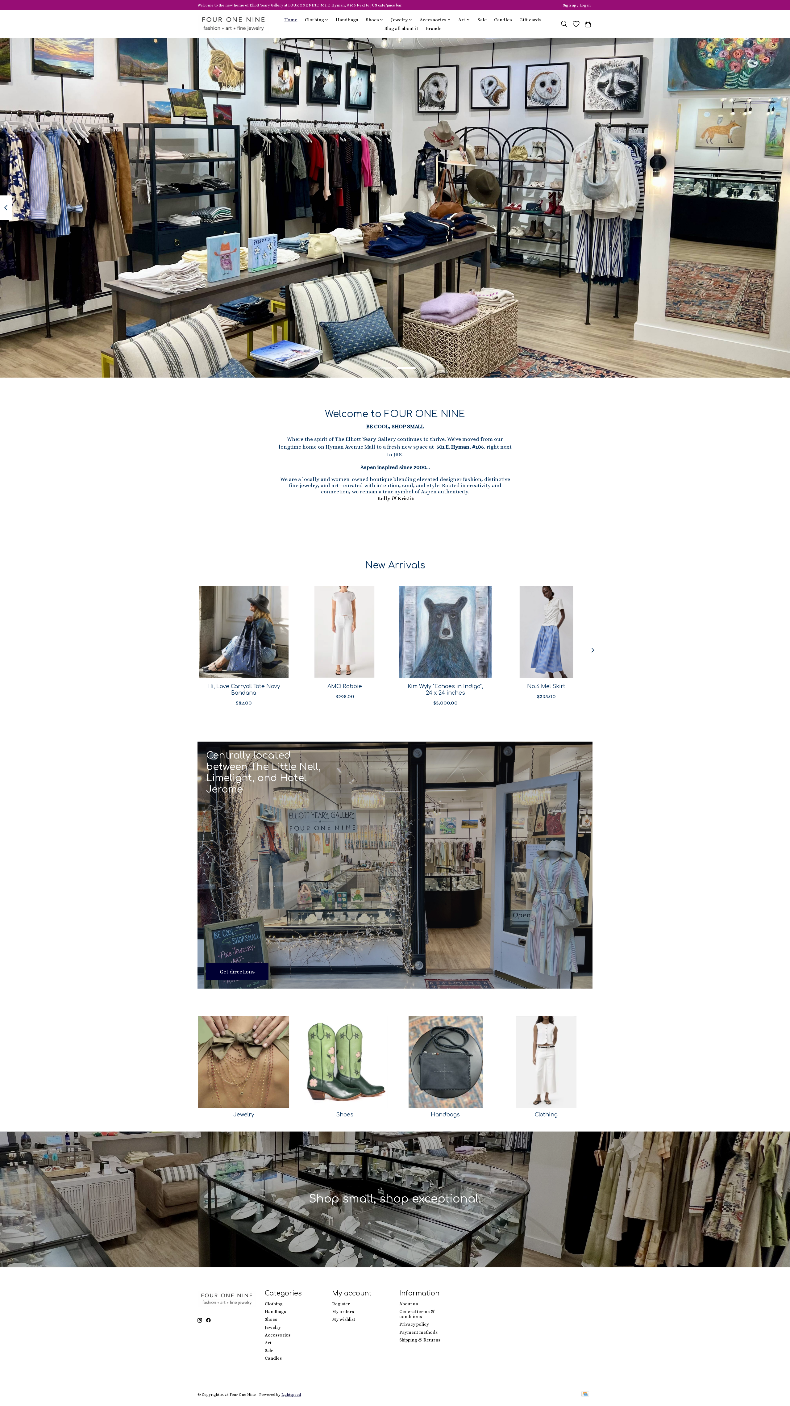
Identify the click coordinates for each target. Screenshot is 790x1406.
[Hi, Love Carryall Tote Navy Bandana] (244, 632)
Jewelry (243, 1114)
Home (290, 20)
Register (341, 1303)
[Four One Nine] (233, 24)
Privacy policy (414, 1324)
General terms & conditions (417, 1314)
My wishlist (343, 1319)
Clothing (546, 1114)
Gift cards (530, 20)
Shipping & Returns (419, 1339)
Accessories (277, 1335)
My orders (343, 1311)
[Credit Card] (585, 1394)
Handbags (347, 20)
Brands (434, 28)
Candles (503, 20)
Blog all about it (401, 28)
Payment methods (418, 1332)
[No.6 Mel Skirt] (546, 632)
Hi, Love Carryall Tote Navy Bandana (243, 689)
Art (268, 1342)
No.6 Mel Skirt (546, 686)
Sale (482, 20)
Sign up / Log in (577, 5)
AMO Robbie (344, 686)
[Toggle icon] (564, 24)
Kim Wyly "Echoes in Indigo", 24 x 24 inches (445, 689)
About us (408, 1303)
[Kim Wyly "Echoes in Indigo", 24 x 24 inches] (445, 632)
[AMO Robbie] (344, 632)
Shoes (344, 1114)
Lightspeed (291, 1394)
